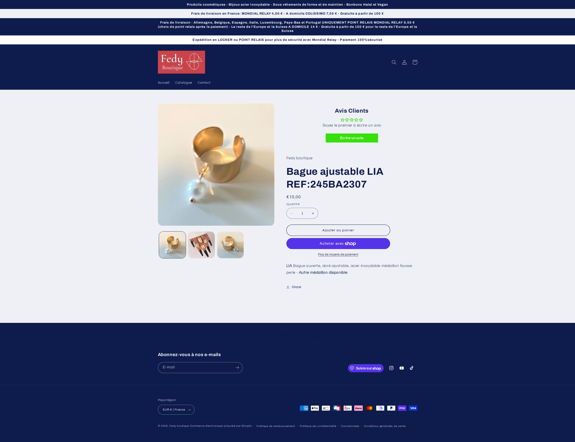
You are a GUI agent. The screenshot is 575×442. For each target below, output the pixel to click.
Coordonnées (350, 426)
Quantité (293, 204)
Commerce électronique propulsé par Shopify (221, 426)
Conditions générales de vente (385, 426)
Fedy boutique (179, 426)
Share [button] (296, 287)
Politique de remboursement (276, 426)
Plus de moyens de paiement (338, 254)
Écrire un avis (352, 138)
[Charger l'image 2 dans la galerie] (201, 245)
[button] (394, 62)
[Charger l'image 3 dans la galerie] (230, 245)
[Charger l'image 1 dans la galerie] (172, 245)
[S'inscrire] (237, 367)
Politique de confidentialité (318, 426)
